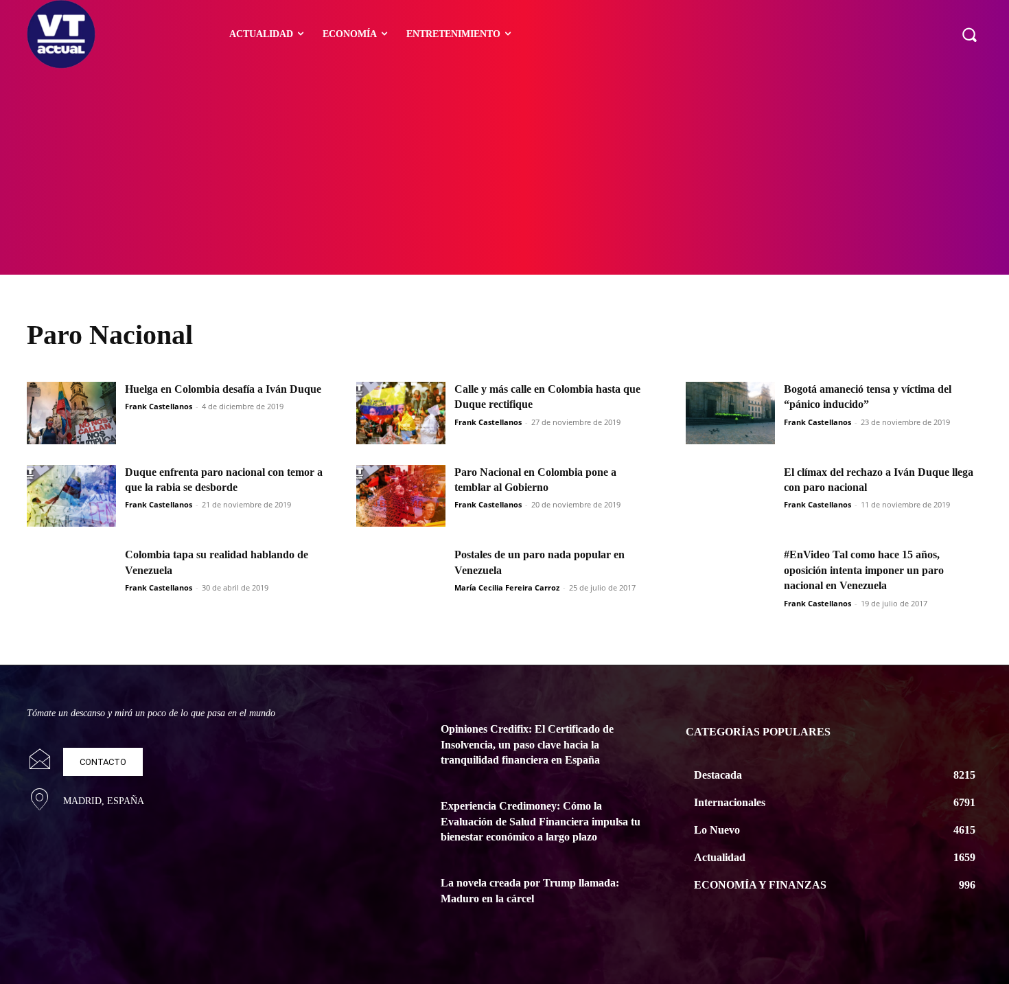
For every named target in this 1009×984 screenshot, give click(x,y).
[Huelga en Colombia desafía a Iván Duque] (71, 413)
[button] (969, 34)
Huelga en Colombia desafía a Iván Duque (223, 389)
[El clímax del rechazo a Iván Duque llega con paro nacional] (730, 496)
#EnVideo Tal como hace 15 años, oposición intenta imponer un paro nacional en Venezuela (864, 570)
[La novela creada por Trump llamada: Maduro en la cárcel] (393, 899)
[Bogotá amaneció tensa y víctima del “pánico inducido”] (730, 413)
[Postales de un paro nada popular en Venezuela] (400, 578)
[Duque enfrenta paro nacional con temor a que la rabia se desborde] (71, 496)
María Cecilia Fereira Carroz (506, 587)
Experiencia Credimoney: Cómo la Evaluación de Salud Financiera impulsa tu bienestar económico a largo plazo (540, 821)
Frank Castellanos (158, 406)
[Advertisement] (504, 172)
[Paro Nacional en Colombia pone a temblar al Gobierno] (400, 496)
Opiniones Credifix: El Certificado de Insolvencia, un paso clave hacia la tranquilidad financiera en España (527, 744)
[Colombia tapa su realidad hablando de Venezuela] (71, 578)
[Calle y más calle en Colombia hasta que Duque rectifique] (400, 413)
